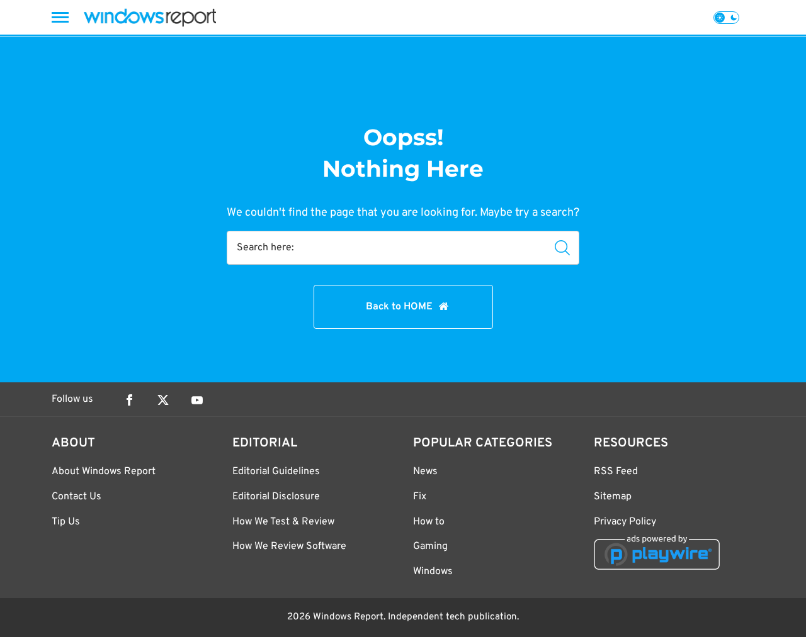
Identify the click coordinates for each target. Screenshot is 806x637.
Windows (433, 571)
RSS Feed (616, 471)
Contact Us (76, 496)
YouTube (197, 400)
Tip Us (66, 522)
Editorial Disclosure (276, 496)
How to (429, 522)
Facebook (129, 400)
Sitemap (613, 496)
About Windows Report (104, 471)
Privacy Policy (625, 522)
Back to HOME (399, 307)
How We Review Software (289, 546)
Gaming (430, 546)
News (425, 471)
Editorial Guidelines (276, 471)
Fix (419, 496)
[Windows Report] (150, 17)
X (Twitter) (163, 400)
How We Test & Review (283, 522)
